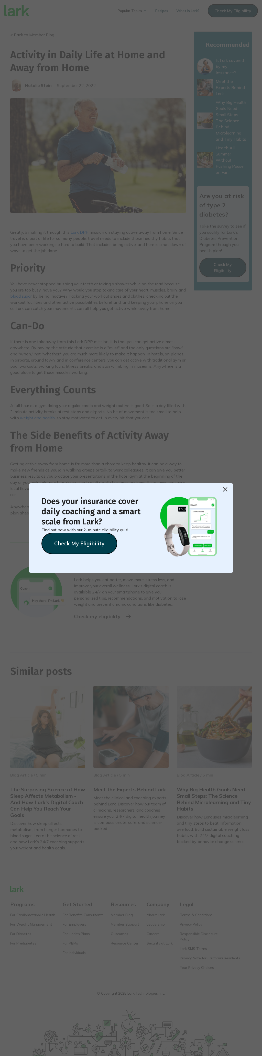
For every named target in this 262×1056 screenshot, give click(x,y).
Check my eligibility (79, 543)
